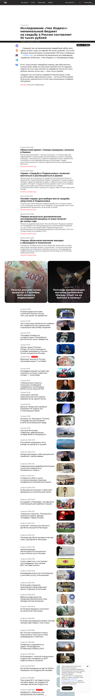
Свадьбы (37, 41)
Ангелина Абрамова (35, 85)
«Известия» (28, 55)
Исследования (30, 41)
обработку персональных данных (69, 679)
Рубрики (50, 2)
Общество (23, 41)
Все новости (24, 2)
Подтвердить (67, 688)
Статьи (33, 2)
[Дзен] (83, 45)
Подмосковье (41, 2)
